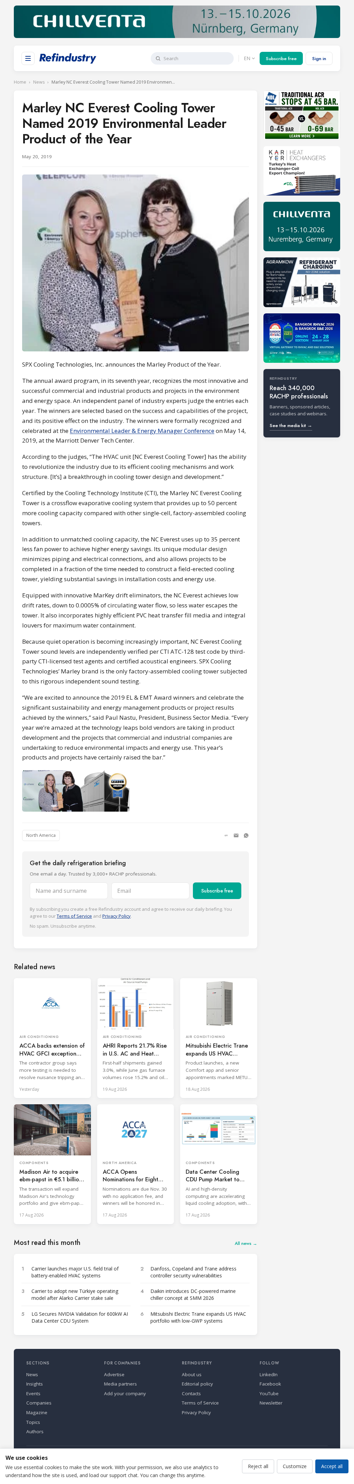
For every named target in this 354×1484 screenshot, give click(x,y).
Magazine (36, 1412)
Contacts (191, 1393)
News (39, 82)
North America (41, 835)
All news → (246, 1243)
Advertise (114, 1374)
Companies (39, 1403)
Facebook (270, 1384)
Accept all (332, 1466)
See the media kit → (291, 425)
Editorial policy (197, 1384)
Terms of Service (74, 916)
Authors (35, 1431)
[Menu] (28, 58)
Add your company (125, 1393)
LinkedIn (269, 1374)
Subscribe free (281, 58)
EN (247, 58)
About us (192, 1374)
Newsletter (271, 1403)
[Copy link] (226, 835)
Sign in (319, 58)
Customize (295, 1466)
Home (20, 82)
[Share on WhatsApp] (246, 835)
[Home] (67, 58)
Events (33, 1393)
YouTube (269, 1393)
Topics (33, 1422)
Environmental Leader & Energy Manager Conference (142, 431)
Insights (34, 1384)
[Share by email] (236, 835)
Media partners (120, 1384)
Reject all (258, 1466)
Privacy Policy (116, 916)
